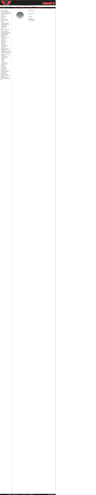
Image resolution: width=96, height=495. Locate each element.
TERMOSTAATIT (3, 50)
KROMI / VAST (3, 36)
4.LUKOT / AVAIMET (4, 14)
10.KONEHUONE (3, 67)
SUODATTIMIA (3, 46)
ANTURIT (2, 22)
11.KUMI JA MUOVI (4, 68)
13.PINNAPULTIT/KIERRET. (5, 70)
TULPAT (2, 53)
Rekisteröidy (34, 6)
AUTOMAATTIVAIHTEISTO (5, 23)
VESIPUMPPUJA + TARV (5, 63)
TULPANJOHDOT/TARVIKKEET (6, 52)
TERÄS (3, 61)
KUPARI (3, 59)
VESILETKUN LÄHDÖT (4, 56)
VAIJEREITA (3, 55)
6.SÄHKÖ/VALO (3, 16)
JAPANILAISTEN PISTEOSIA (5, 75)
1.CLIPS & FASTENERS (4, 11)
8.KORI (2, 18)
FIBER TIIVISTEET (4, 26)
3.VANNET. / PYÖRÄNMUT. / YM (6, 13)
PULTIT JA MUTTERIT (4, 10)
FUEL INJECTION (4, 27)
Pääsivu (3, 7)
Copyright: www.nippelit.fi (50, 494)
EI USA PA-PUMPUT (4, 25)
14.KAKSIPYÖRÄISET (4, 71)
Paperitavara (24, 7)
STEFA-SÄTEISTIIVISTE (4, 45)
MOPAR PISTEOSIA (4, 74)
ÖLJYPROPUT (3, 66)
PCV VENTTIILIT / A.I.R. (4, 41)
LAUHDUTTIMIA (3, 39)
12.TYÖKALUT (3, 69)
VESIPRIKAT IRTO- (4, 57)
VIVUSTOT (2, 65)
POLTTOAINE (3, 42)
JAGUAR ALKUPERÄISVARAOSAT (4, 77)
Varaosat (17, 7)
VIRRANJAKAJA (3, 64)
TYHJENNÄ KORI (31, 494)
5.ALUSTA (2, 15)
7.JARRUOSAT (3, 17)
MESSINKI (3, 60)
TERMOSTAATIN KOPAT (5, 48)
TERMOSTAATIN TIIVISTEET (5, 49)
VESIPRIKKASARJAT (4, 62)
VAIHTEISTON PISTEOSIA (5, 54)
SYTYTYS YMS (3, 47)
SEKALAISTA (3, 43)
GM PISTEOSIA (3, 72)
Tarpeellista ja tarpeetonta (36, 7)
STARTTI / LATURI (4, 44)
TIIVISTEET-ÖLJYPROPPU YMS (6, 51)
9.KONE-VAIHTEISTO (4, 19)
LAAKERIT (2, 38)
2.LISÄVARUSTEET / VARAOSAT (6, 12)
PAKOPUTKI (3, 40)
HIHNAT (2, 28)
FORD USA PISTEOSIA (4, 73)
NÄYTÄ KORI (24, 494)
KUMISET (3, 58)
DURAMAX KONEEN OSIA (5, 24)
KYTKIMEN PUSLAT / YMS (5, 37)
